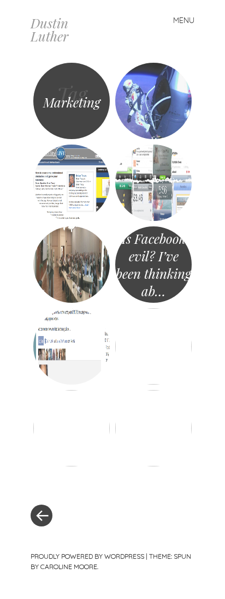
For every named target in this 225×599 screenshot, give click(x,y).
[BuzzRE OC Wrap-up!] (71, 264)
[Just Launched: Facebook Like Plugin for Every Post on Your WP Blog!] (71, 346)
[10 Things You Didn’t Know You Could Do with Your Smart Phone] (153, 183)
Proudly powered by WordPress (87, 556)
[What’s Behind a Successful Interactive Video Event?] (71, 183)
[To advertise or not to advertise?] (153, 101)
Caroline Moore (68, 566)
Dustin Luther (49, 29)
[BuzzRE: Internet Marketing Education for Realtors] (153, 428)
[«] (71, 482)
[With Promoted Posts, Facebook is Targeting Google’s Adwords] (71, 428)
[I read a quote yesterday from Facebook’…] (153, 346)
